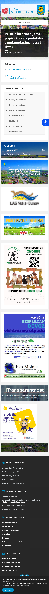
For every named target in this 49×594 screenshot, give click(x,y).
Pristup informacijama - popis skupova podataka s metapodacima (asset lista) (25, 77)
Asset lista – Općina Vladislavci (18, 69)
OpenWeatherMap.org (23, 154)
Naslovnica (8, 53)
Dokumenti (18, 53)
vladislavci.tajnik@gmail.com (13, 502)
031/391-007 (13, 496)
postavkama (25, 586)
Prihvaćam (8, 590)
